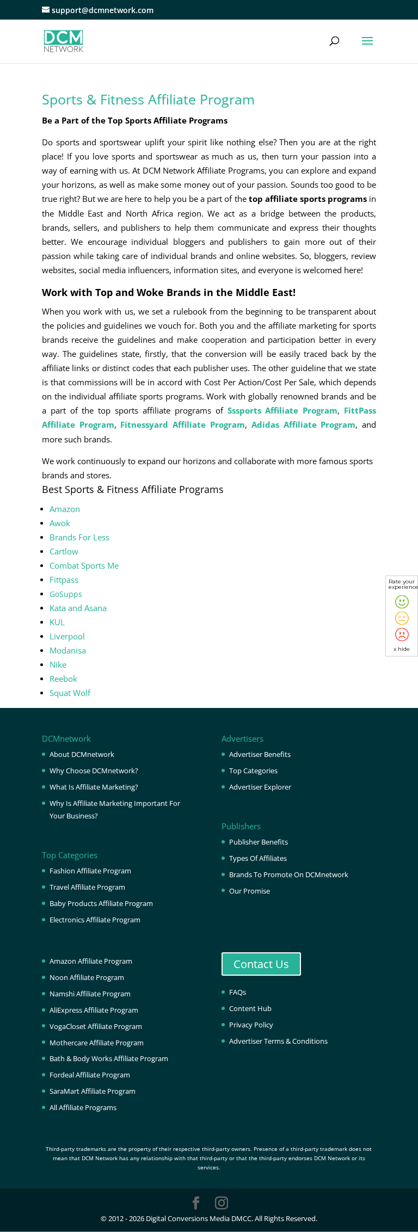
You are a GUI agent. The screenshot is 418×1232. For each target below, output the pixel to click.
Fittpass (64, 580)
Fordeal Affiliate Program (90, 1075)
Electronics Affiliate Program (95, 920)
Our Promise (249, 891)
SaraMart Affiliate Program (93, 1091)
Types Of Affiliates (258, 858)
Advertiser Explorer (260, 787)
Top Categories (253, 770)
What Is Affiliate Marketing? (94, 787)
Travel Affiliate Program (87, 887)
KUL (57, 622)
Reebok (63, 679)
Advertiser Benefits (260, 754)
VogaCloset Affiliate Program (96, 1026)
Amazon (65, 509)
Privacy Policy (251, 1025)
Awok (60, 523)
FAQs (237, 992)
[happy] (402, 602)
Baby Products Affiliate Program (101, 903)
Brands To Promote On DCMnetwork (288, 874)
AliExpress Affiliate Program (94, 1010)
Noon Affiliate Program (87, 977)
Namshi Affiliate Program (90, 994)
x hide (402, 648)
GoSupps (66, 594)
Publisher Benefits (258, 842)
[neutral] (402, 618)
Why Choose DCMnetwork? (94, 770)
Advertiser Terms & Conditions (278, 1041)
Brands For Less (79, 537)
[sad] (402, 635)
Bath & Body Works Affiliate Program (109, 1058)
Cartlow (64, 551)
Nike (58, 665)
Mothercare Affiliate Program (97, 1043)
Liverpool (67, 636)
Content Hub (250, 1008)
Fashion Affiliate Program (90, 871)
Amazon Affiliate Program (91, 961)
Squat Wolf (70, 693)
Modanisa (68, 650)
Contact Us (261, 964)
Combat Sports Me (84, 565)
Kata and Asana (78, 608)
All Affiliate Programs (83, 1107)
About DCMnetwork (82, 754)
